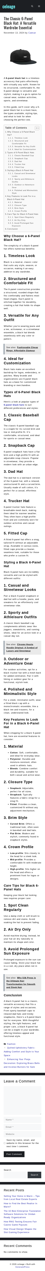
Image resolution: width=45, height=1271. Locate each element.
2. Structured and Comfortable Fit (20, 142)
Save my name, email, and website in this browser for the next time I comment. (22, 1143)
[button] (32, 6)
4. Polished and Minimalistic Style (25, 191)
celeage (8, 6)
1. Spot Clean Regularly (23, 217)
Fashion (11, 1044)
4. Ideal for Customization (24, 149)
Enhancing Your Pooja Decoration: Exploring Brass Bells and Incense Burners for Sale (22, 1063)
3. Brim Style (18, 208)
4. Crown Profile (19, 211)
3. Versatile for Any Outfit (23, 146)
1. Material (17, 202)
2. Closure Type (19, 205)
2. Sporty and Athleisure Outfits (23, 180)
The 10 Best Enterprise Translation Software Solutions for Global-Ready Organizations (22, 1214)
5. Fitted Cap (18, 167)
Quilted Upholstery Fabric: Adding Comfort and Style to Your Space (21, 1052)
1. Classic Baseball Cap (23, 155)
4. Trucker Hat (18, 164)
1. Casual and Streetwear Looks (23, 175)
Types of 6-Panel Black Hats (20, 152)
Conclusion (12, 229)
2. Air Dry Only (19, 220)
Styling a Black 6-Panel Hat (20, 170)
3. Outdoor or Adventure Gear (23, 186)
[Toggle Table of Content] (36, 128)
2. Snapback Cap (20, 158)
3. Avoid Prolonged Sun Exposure (23, 224)
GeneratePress (22, 1267)
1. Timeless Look (20, 138)
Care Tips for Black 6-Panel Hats (22, 214)
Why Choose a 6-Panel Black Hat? (21, 133)
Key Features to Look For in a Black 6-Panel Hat (21, 197)
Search (7, 1170)
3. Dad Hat (17, 161)
